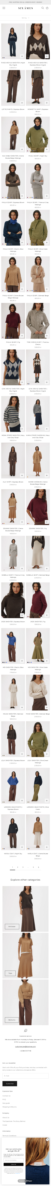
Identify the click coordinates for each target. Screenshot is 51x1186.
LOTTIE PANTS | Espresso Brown (13, 109)
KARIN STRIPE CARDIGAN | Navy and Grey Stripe (38, 436)
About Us (5, 1117)
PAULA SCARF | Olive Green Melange (38, 250)
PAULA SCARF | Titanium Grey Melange (38, 204)
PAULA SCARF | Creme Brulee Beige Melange (13, 297)
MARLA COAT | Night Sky (13, 854)
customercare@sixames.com (25, 1046)
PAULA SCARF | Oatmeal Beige (38, 295)
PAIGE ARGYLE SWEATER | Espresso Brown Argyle (38, 64)
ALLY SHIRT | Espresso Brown (13, 482)
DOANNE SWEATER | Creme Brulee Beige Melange (13, 530)
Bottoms (12, 1020)
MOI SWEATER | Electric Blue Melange (13, 668)
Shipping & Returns (9, 1107)
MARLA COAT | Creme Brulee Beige (38, 855)
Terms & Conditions (9, 1136)
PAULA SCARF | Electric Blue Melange (13, 250)
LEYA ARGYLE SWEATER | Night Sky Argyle (13, 390)
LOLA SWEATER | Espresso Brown (13, 760)
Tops (10, 973)
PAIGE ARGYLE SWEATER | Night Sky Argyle (13, 64)
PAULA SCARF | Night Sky (38, 156)
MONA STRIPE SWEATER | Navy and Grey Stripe (13, 436)
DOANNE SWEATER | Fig (38, 528)
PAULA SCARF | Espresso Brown (13, 202)
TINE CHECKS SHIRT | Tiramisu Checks (38, 343)
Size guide (6, 1103)
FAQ (4, 1099)
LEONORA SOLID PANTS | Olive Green (38, 808)
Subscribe (9, 1084)
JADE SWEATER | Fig (37, 621)
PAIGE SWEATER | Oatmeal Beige (38, 714)
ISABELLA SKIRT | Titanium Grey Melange (13, 576)
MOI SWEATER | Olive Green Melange (38, 668)
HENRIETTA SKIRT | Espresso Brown (38, 110)
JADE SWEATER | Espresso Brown (13, 621)
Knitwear (12, 926)
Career (4, 1125)
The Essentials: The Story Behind (13, 1121)
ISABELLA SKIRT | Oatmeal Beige (38, 575)
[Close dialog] (47, 1139)
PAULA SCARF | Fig (13, 342)
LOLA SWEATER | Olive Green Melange (37, 762)
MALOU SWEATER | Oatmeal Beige (13, 715)
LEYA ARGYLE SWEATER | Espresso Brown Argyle (38, 390)
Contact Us (6, 1096)
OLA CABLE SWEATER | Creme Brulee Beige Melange (13, 157)
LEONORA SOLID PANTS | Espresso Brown (13, 808)
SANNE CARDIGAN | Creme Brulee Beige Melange (38, 483)
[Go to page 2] (38, 867)
